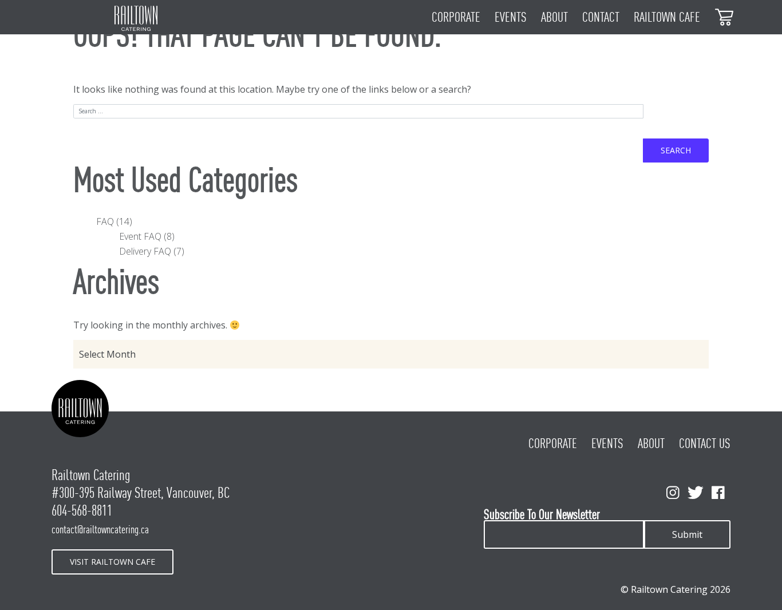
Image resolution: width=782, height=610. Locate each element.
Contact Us (704, 443)
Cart (724, 16)
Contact (600, 17)
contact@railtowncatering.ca (100, 529)
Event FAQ (140, 236)
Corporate (456, 17)
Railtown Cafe (667, 17)
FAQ (105, 221)
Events (511, 17)
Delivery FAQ (145, 251)
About (554, 17)
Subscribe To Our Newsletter (542, 514)
